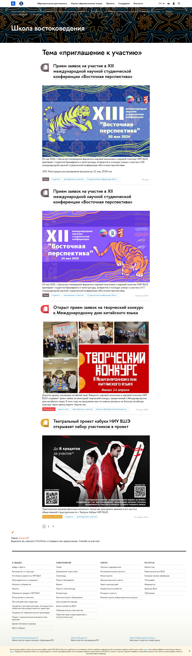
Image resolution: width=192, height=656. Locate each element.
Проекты (110, 3)
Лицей (59, 567)
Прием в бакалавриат (65, 580)
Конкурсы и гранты (108, 593)
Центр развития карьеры (66, 601)
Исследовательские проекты (112, 571)
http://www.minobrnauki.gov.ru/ (25, 637)
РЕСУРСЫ (150, 562)
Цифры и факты (18, 567)
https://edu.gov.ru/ (79, 637)
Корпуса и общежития (21, 584)
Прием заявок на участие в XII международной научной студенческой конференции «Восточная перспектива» (92, 196)
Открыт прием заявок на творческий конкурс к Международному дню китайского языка (98, 310)
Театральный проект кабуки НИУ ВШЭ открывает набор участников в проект (91, 423)
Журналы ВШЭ (151, 588)
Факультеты (97, 11)
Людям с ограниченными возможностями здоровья (29, 618)
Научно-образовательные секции (86, 3)
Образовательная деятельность (52, 3)
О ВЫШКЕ (17, 562)
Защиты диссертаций (109, 584)
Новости (37, 14)
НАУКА (104, 562)
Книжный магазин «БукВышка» (157, 575)
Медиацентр (150, 584)
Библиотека (150, 567)
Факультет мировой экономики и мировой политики (134, 11)
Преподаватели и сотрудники (25, 580)
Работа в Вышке (18, 628)
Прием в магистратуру (65, 588)
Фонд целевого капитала (22, 597)
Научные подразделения (110, 567)
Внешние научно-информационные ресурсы (119, 597)
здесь (145, 649)
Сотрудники (124, 3)
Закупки (15, 588)
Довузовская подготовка (67, 571)
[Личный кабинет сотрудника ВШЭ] (174, 4)
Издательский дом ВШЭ (155, 571)
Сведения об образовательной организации (31, 612)
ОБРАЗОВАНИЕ (63, 562)
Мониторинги (106, 575)
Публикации (150, 593)
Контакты (138, 3)
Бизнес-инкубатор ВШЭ (66, 606)
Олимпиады (61, 575)
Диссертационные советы (111, 580)
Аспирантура (61, 593)
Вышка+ (59, 584)
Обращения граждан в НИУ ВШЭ (26, 593)
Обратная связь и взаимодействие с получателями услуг (71, 615)
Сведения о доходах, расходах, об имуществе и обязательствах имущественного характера (32, 607)
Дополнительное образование (69, 597)
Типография (150, 580)
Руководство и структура (23, 571)
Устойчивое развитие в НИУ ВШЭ (26, 575)
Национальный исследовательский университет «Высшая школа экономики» (48, 11)
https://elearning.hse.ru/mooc (142, 637)
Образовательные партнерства (69, 610)
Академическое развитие (111, 588)
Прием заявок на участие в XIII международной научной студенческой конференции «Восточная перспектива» (92, 71)
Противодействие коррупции (24, 601)
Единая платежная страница (24, 623)
